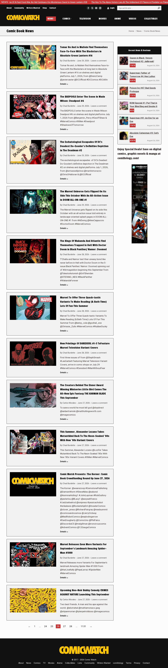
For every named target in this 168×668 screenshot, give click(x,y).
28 (70, 626)
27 (64, 626)
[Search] (159, 8)
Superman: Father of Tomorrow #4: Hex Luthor (142, 75)
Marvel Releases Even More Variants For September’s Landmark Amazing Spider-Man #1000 (83, 548)
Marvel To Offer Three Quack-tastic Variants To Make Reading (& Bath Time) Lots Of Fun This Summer (83, 302)
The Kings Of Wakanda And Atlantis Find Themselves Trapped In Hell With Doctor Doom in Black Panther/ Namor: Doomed (83, 245)
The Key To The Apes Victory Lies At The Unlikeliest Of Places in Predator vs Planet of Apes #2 (111, 2)
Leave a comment (99, 60)
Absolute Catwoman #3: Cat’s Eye (144, 135)
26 (58, 626)
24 (45, 626)
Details (63, 84)
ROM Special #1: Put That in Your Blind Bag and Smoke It (143, 105)
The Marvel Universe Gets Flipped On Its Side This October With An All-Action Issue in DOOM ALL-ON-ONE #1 (84, 196)
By (67, 60)
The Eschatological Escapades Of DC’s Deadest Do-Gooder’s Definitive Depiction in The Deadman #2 (84, 146)
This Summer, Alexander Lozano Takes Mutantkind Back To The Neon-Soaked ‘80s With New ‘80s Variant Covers (84, 436)
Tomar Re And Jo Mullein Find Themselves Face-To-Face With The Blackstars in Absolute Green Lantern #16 (84, 51)
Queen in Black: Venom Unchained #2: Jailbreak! (142, 60)
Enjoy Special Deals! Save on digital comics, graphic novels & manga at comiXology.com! (139, 154)
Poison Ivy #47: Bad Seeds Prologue (143, 90)
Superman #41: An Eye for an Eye (144, 120)
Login (112, 8)
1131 (83, 626)
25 (52, 626)
